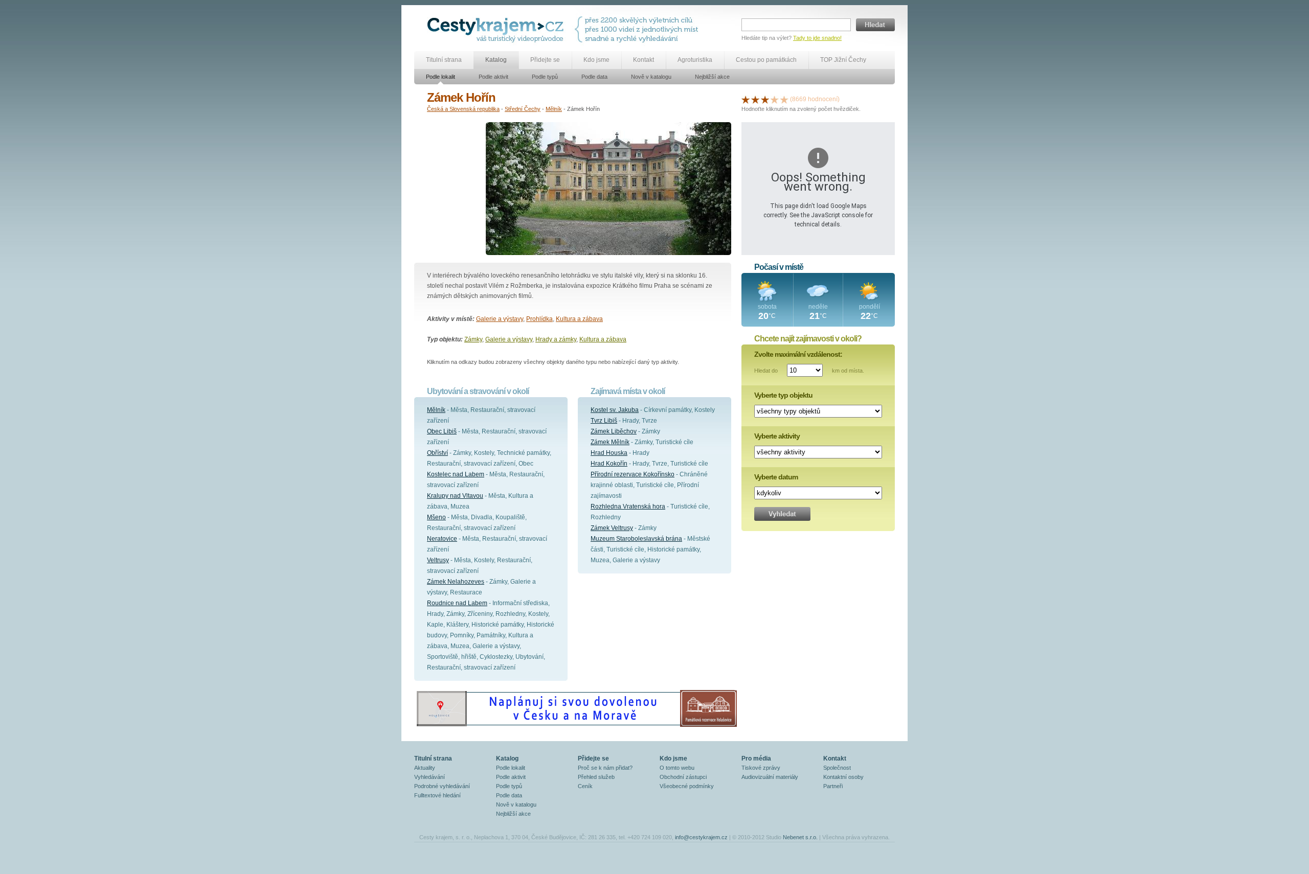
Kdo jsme (596, 59)
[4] (775, 99)
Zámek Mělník (610, 442)
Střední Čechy (522, 109)
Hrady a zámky (555, 339)
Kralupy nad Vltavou (455, 495)
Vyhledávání (429, 777)
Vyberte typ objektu (783, 395)
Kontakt (643, 59)
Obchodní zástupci (683, 777)
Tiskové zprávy (760, 768)
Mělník (554, 109)
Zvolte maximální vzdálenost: (798, 354)
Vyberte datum (776, 477)
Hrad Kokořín (609, 463)
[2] (755, 99)
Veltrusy (438, 560)
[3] (765, 99)
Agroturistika (695, 59)
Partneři (833, 786)
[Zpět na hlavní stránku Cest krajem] (497, 29)
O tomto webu (677, 768)
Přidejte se (545, 59)
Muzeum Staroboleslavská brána (636, 538)
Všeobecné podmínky (687, 786)
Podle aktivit (493, 77)
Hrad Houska (609, 452)
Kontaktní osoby (843, 777)
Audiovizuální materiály (769, 777)
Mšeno (436, 517)
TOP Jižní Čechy (843, 59)
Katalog (496, 59)
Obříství (437, 452)
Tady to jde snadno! (817, 38)
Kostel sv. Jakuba (615, 409)
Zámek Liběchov (614, 431)
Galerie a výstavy (499, 319)
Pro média (756, 758)
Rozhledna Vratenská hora (628, 506)
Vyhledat (782, 514)
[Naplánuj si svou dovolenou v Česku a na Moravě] (576, 726)
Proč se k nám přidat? (605, 768)
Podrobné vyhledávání (442, 786)
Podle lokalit (440, 77)
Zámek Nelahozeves (455, 581)
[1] (745, 99)
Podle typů (545, 77)
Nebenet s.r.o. (800, 837)
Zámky (473, 339)
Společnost (837, 768)
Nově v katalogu (651, 77)
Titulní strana (444, 59)
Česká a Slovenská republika (463, 109)
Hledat (875, 24)
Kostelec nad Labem (455, 474)
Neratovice (442, 538)
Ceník (585, 786)
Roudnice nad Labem (457, 603)
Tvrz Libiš (604, 420)
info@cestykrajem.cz (701, 837)
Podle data (594, 77)
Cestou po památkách (766, 59)
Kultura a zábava (579, 319)
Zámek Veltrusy (612, 528)
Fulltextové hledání (437, 795)
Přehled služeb (596, 777)
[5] (784, 99)
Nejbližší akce (712, 77)
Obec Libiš (442, 431)
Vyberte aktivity (777, 436)
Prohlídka (539, 319)
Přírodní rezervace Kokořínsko (632, 474)
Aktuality (424, 768)
